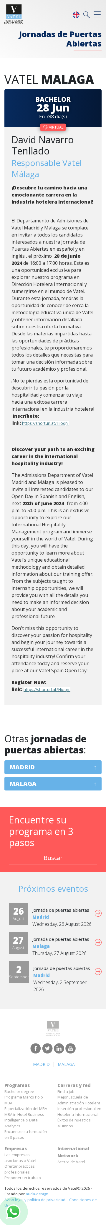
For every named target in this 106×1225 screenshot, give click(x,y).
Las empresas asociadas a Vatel (20, 1157)
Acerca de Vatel (71, 1161)
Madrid (22, 767)
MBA (8, 1103)
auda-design (37, 1193)
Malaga (23, 784)
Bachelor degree (19, 1091)
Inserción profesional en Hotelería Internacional (79, 1111)
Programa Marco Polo (23, 1097)
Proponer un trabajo (22, 1177)
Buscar (53, 858)
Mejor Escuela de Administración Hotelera (78, 1100)
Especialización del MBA (25, 1108)
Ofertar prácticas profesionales (19, 1169)
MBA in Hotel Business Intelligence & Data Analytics (24, 1120)
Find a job (65, 1091)
